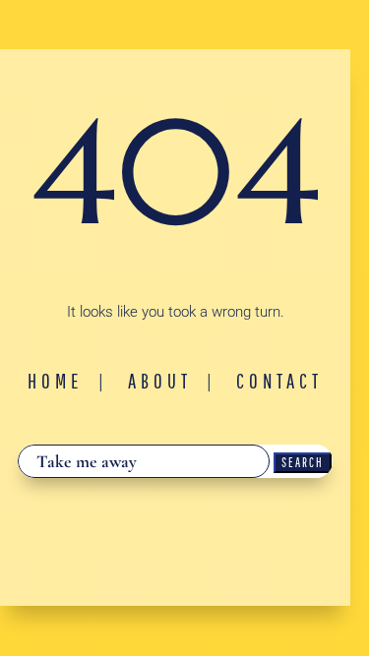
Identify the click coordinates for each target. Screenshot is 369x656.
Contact (279, 380)
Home (56, 380)
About (160, 380)
